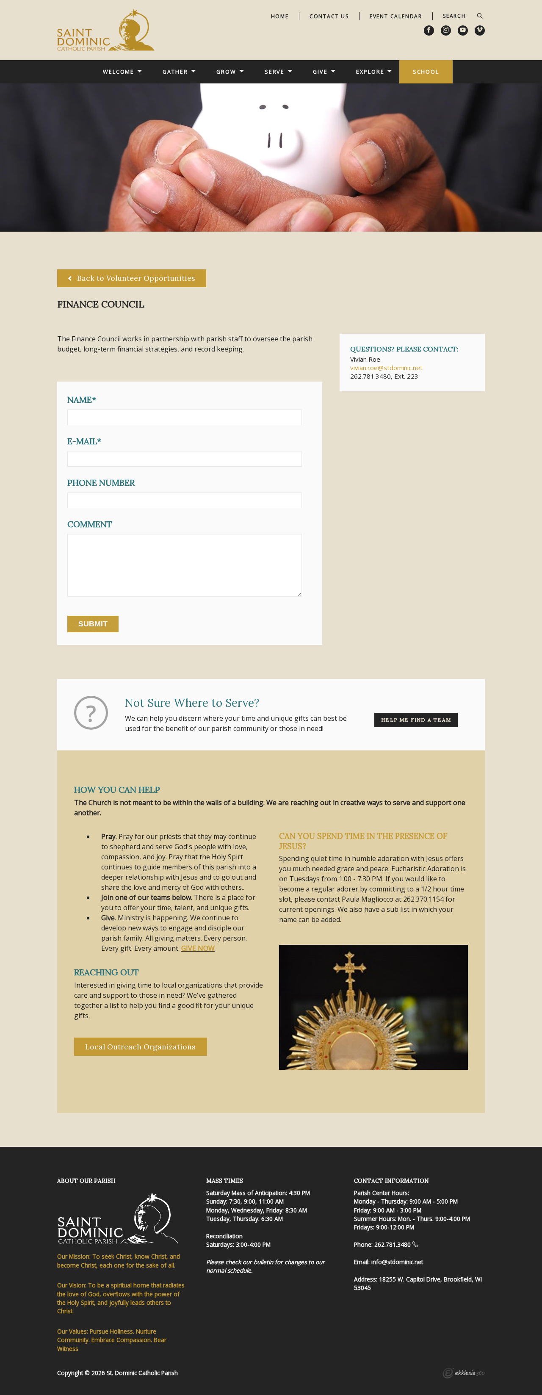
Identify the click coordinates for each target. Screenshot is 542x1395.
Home (280, 16)
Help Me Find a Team (416, 720)
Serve (275, 71)
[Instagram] (446, 30)
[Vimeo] (480, 30)
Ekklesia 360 (463, 1374)
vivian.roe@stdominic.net (386, 367)
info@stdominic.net (397, 1262)
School (426, 71)
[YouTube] (463, 30)
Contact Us (329, 16)
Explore (370, 71)
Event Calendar (396, 16)
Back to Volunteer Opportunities (135, 278)
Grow (226, 71)
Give (320, 71)
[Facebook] (429, 30)
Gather (175, 71)
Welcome (118, 71)
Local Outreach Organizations (140, 1047)
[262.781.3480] (415, 1244)
